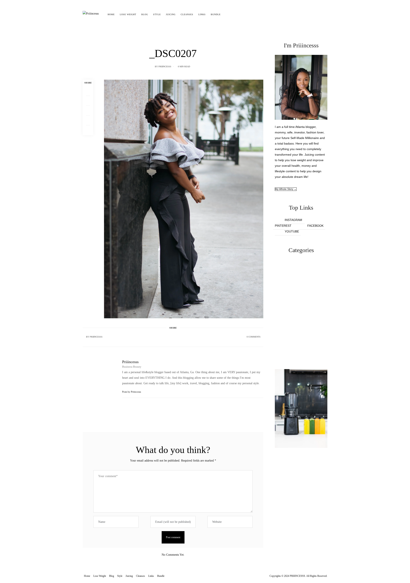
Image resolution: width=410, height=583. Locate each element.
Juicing (171, 14)
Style (157, 14)
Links (202, 14)
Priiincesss (164, 66)
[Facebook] (88, 91)
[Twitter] (88, 101)
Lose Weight (128, 14)
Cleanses (187, 14)
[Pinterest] (88, 110)
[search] (227, 14)
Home (111, 14)
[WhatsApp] (88, 120)
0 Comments (254, 337)
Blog (144, 14)
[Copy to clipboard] (88, 130)
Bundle (216, 14)
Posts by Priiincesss (132, 391)
